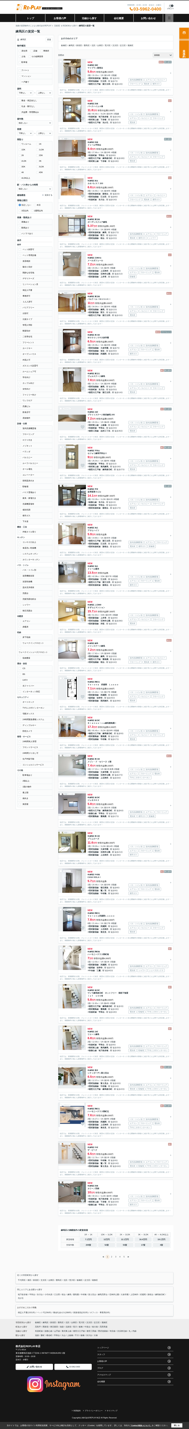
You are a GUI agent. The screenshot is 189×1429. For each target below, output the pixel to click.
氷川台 (101, 199)
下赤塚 (103, 119)
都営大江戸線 (95, 84)
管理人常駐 (27, 325)
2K (22, 155)
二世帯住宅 (27, 336)
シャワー (26, 605)
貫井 (96, 1070)
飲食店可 (26, 412)
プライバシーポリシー (94, 1411)
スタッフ (101, 1354)
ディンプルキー (29, 725)
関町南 (97, 952)
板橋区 (64, 45)
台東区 (100, 45)
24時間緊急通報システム (33, 719)
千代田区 (22, 1280)
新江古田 (106, 84)
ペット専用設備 (29, 255)
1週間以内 (38, 211)
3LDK (41, 167)
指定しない (26, 205)
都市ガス (26, 515)
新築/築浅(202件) (80, 1312)
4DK (41, 172)
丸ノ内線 (132, 1331)
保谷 (102, 351)
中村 (96, 1147)
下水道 (25, 521)
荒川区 (108, 45)
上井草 (103, 277)
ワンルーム (26, 144)
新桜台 (105, 78)
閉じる (177, 1425)
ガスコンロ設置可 (30, 366)
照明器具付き (28, 481)
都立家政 (104, 887)
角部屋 (25, 804)
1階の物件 (27, 787)
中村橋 (103, 739)
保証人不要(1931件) (26, 1312)
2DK (41, 155)
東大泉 (97, 335)
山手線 (57, 1331)
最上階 (25, 792)
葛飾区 (130, 45)
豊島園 (105, 659)
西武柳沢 (104, 701)
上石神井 (104, 271)
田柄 (96, 104)
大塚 (96, 1335)
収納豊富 (26, 658)
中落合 (87, 1327)
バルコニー (27, 457)
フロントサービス (30, 747)
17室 (143, 1245)
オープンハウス (29, 354)
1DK (23, 150)
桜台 (96, 181)
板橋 (81, 1327)
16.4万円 (143, 1239)
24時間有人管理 (29, 741)
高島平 (38, 1327)
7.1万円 (88, 1239)
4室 (161, 1245)
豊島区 (87, 45)
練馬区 (71, 45)
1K (40, 144)
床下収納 (26, 637)
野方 (102, 235)
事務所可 (26, 296)
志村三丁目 (105, 431)
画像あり (25, 222)
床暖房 (25, 627)
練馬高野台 (103, 1294)
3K (40, 161)
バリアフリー (28, 307)
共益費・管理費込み (30, 112)
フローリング (28, 434)
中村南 (97, 875)
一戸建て (25, 82)
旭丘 (96, 528)
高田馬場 (103, 1327)
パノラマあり (27, 233)
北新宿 (68, 1327)
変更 (49, 39)
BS (24, 674)
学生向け (26, 377)
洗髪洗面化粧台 (29, 599)
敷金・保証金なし (29, 100)
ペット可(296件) (44, 1312)
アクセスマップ (104, 1375)
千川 (77, 1335)
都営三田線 (94, 431)
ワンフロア (27, 400)
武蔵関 (103, 354)
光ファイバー (28, 686)
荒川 (75, 1327)
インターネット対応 (31, 691)
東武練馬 (104, 466)
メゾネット (27, 446)
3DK (23, 167)
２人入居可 (27, 302)
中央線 (92, 970)
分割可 (25, 313)
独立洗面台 (27, 611)
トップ (30, 18)
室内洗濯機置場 (29, 428)
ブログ (100, 1368)
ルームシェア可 (29, 371)
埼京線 (113, 1331)
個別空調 (26, 510)
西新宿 (46, 1327)
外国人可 (26, 360)
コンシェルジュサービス (33, 765)
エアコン (26, 621)
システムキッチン (30, 554)
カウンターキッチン (31, 559)
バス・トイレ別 (29, 570)
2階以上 (26, 781)
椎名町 (49, 1335)
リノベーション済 (30, 284)
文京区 (115, 45)
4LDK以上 (25, 178)
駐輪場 (25, 486)
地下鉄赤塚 (103, 117)
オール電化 (27, 469)
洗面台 (25, 593)
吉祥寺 (100, 698)
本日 (39, 205)
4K (22, 172)
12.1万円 (125, 1239)
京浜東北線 (122, 1331)
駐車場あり (27, 775)
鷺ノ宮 (103, 890)
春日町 (97, 720)
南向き (25, 798)
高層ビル (26, 406)
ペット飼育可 (28, 249)
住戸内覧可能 (28, 759)
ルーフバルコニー (30, 463)
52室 (107, 1245)
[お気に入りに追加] (83, 80)
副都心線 (93, 502)
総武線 (92, 698)
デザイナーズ (28, 278)
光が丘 (105, 122)
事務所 (46, 51)
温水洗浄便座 (28, 587)
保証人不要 (27, 290)
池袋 (62, 1327)
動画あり (25, 228)
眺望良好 (26, 331)
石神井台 (98, 258)
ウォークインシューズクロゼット (33, 652)
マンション (26, 76)
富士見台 (104, 1083)
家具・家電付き (29, 498)
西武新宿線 (94, 235)
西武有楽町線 (95, 78)
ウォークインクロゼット (33, 643)
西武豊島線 (94, 736)
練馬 (104, 232)
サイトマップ (112, 1411)
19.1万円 (161, 1239)
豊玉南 (97, 219)
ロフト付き (27, 440)
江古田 (103, 81)
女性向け (26, 389)
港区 (29, 1280)
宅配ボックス (28, 713)
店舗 (35, 51)
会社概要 (119, 18)
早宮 (96, 489)
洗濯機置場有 (28, 504)
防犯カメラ (27, 731)
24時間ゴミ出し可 (30, 753)
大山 (63, 1335)
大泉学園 (104, 348)
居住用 (24, 51)
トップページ (103, 1348)
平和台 (101, 155)
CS (24, 668)
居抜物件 (26, 418)
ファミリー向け (29, 395)
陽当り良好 (27, 267)
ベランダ (26, 451)
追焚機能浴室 (28, 576)
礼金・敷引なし (28, 106)
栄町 (96, 65)
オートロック (28, 702)
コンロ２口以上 (29, 542)
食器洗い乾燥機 (29, 548)
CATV (25, 680)
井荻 (102, 624)
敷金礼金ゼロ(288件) (62, 1312)
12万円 (107, 1239)
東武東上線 (94, 119)
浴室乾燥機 (27, 581)
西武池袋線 (94, 81)
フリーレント (28, 342)
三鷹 (99, 970)
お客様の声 (60, 18)
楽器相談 (26, 261)
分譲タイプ (27, 319)
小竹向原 (49, 1294)
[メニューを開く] (169, 18)
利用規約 (77, 1411)
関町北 (97, 682)
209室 (88, 1245)
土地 (23, 56)
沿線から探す (89, 18)
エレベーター (28, 475)
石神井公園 (105, 274)
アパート (25, 70)
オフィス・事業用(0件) (100, 1312)
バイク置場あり (29, 492)
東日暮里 (54, 1327)
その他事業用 (37, 56)
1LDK (41, 150)
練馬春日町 (107, 158)
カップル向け (28, 383)
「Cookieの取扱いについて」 (141, 1426)
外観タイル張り (29, 532)
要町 (43, 1335)
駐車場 (24, 62)
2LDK (23, 161)
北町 (96, 412)
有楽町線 (93, 117)
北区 (93, 45)
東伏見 (103, 932)
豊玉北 (97, 374)
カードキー (27, 348)
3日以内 (24, 211)
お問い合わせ (148, 18)
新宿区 (79, 45)
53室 (125, 1245)
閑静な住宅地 (28, 273)
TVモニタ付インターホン (33, 708)
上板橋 (103, 425)
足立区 (123, 45)
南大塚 (95, 1327)
